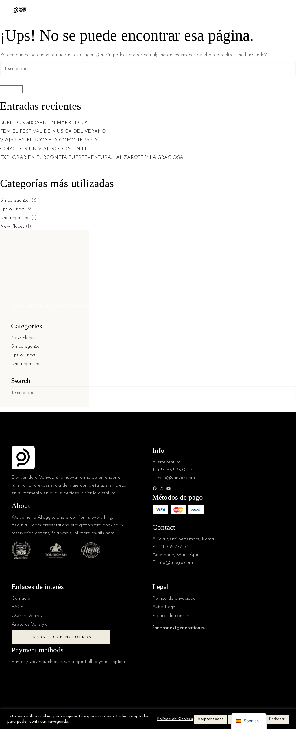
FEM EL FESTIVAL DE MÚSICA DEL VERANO (54, 131)
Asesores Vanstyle (30, 624)
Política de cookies (171, 615)
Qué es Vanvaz (27, 615)
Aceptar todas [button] (210, 719)
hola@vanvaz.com (176, 477)
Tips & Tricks (12, 209)
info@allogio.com (175, 562)
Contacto (21, 598)
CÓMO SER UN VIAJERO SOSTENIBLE (45, 148)
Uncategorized (15, 217)
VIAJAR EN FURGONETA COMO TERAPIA (48, 140)
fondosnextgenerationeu (179, 627)
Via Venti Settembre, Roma (186, 539)
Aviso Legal (164, 607)
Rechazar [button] (277, 719)
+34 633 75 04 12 (175, 469)
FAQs (18, 607)
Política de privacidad (174, 598)
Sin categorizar (15, 200)
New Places (12, 226)
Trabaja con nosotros (61, 637)
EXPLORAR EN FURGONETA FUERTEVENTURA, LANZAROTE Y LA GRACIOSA (91, 157)
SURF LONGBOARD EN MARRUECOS (45, 122)
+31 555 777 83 (173, 546)
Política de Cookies (175, 719)
